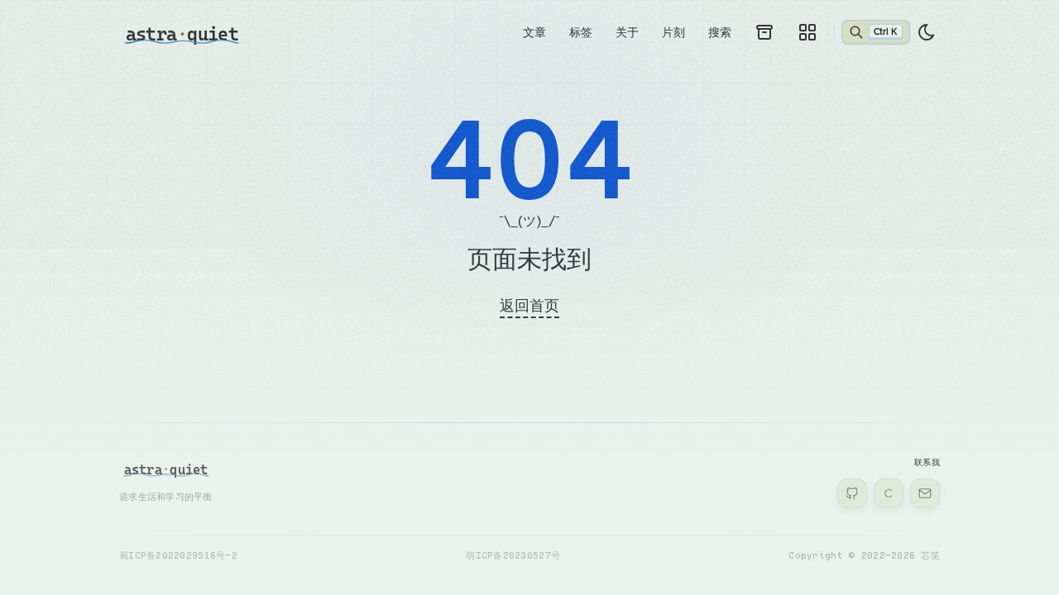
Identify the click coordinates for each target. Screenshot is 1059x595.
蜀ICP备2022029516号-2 (178, 555)
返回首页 (529, 305)
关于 (627, 32)
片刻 (673, 32)
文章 (534, 32)
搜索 (719, 32)
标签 (580, 32)
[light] (926, 32)
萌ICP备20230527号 (513, 555)
